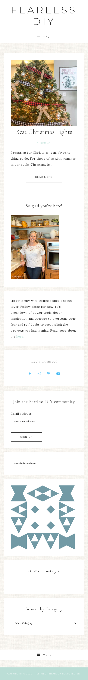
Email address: (21, 414)
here (19, 336)
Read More (44, 177)
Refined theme (46, 674)
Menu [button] (47, 37)
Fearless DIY (44, 15)
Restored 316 (71, 674)
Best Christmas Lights (44, 132)
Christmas (43, 143)
